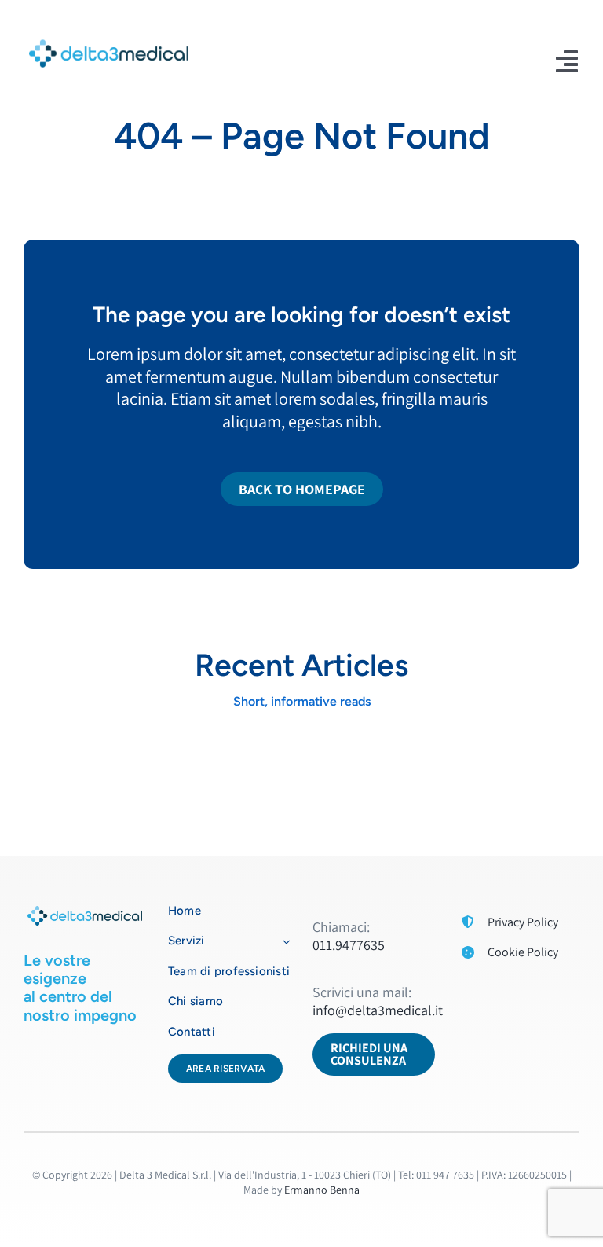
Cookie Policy (523, 952)
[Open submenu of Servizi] (283, 941)
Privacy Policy (523, 922)
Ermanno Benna (322, 1190)
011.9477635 (348, 945)
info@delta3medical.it (377, 1010)
